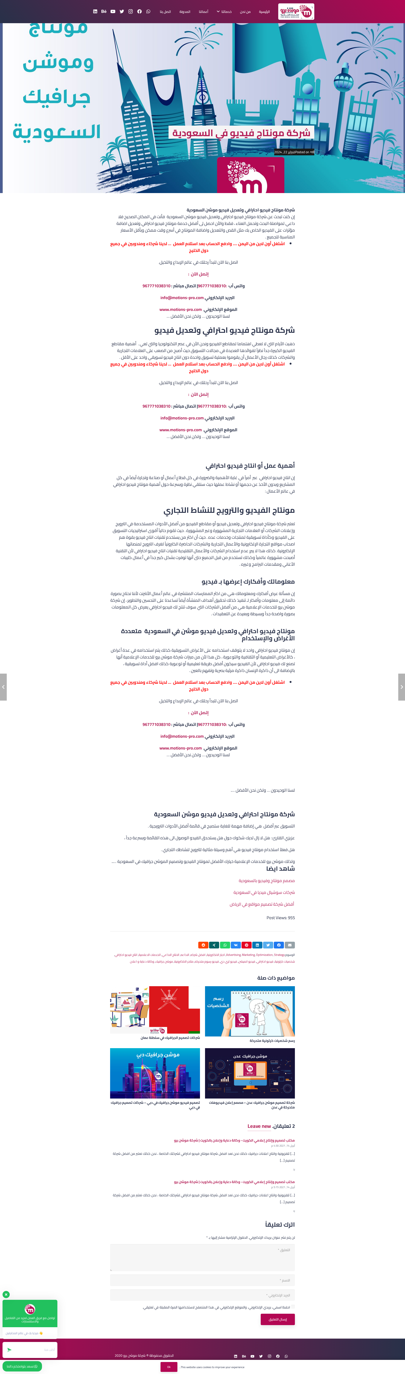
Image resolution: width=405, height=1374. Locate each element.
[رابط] (296, 11)
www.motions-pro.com (180, 309)
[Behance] (104, 11)
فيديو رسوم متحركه (207, 961)
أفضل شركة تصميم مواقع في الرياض (262, 904)
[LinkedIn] (95, 11)
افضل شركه (197, 955)
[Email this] (290, 945)
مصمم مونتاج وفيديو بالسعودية (267, 880)
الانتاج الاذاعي (170, 955)
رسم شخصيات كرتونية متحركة (272, 1040)
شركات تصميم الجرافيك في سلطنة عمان (170, 1037)
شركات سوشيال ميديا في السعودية (264, 892)
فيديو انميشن (246, 961)
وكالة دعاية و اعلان (142, 961)
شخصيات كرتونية (285, 961)
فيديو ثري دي (228, 961)
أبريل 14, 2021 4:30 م (283, 1145)
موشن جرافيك (164, 961)
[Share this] (279, 945)
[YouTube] (112, 11)
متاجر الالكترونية (183, 961)
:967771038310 (213, 286)
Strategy (279, 955)
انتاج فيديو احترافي (126, 955)
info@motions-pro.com (182, 297)
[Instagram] (130, 11)
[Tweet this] (268, 945)
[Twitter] (121, 11)
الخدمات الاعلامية (150, 955)
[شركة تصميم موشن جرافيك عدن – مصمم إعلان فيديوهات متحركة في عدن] (250, 1073)
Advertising (233, 955)
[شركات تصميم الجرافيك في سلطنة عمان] (155, 1010)
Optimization (264, 955)
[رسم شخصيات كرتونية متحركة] (250, 1011)
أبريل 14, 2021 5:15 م (283, 1187)
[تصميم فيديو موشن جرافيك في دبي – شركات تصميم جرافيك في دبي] (155, 1073)
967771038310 (156, 286)
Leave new (259, 1126)
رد (294, 1169)
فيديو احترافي (264, 961)
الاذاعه (185, 955)
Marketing (248, 955)
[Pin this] (247, 945)
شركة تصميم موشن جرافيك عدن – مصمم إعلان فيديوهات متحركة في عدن (252, 1104)
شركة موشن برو (134, 1355)
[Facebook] (139, 11)
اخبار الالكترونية (216, 955)
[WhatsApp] (148, 11)
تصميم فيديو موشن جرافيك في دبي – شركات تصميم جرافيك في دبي (155, 1104)
